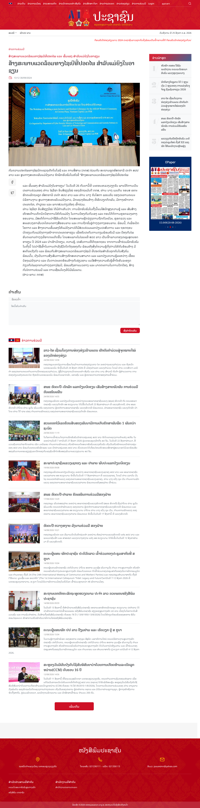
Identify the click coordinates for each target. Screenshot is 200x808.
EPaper (170, 162)
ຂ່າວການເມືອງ (34, 3)
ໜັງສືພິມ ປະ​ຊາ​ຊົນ (16, 792)
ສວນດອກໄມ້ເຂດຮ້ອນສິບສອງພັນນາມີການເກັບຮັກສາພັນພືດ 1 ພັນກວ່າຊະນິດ (90, 426)
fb (12, 182)
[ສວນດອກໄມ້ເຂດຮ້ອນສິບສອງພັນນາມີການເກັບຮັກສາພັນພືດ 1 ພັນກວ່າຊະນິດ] (24, 431)
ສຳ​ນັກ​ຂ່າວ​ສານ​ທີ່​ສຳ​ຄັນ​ (21, 782)
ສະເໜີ (11, 32)
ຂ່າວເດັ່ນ (21, 3)
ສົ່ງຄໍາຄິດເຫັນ (130, 330)
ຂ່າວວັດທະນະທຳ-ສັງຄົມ (70, 3)
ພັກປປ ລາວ (25, 32)
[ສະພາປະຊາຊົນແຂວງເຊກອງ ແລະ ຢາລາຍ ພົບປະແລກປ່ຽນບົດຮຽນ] (24, 471)
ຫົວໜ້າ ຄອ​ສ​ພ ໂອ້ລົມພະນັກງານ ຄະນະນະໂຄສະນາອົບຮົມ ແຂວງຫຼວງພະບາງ (174, 69)
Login (151, 3)
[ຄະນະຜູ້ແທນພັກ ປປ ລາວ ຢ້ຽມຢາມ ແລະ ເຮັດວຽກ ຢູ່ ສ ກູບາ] (24, 637)
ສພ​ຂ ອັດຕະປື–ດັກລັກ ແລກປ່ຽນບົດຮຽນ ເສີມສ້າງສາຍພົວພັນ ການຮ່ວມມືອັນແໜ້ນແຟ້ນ (91, 389)
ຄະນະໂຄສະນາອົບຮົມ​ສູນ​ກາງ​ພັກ (22, 787)
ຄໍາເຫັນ (15, 292)
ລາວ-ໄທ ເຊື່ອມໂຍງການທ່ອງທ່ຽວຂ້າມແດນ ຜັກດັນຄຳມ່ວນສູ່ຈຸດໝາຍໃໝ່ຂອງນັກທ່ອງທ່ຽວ (90, 353)
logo (100, 18)
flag (10, 3)
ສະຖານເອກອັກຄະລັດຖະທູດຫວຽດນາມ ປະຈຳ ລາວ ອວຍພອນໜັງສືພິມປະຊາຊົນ (89, 596)
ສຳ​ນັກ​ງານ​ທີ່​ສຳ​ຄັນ (65, 782)
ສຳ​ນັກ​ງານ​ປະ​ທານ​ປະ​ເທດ (66, 787)
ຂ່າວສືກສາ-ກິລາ (90, 3)
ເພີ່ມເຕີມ (74, 706)
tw (12, 193)
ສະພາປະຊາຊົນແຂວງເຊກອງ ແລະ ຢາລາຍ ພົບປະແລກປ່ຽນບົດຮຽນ (87, 463)
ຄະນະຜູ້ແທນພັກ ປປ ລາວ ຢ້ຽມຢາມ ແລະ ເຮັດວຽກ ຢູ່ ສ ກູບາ (83, 630)
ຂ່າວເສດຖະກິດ (50, 3)
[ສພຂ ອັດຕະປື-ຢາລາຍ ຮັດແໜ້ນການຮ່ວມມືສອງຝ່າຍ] (24, 502)
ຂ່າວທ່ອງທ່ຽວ (123, 3)
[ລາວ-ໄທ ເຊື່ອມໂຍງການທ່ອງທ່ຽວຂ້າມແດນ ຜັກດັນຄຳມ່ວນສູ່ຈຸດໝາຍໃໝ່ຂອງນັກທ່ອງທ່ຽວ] (24, 358)
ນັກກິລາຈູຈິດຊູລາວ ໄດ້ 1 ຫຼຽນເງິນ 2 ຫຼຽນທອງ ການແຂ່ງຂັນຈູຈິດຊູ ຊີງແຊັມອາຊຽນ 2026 (175, 85)
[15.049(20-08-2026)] (170, 193)
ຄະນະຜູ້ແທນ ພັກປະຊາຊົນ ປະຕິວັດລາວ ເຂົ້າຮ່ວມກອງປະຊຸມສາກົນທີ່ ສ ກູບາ (89, 556)
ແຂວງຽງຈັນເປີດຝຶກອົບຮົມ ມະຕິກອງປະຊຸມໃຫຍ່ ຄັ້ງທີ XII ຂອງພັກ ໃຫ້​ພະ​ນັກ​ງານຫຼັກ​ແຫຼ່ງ (175, 142)
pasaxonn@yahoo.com (165, 766)
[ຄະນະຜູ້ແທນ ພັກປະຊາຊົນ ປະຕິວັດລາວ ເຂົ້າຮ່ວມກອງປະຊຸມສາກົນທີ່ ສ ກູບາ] (24, 561)
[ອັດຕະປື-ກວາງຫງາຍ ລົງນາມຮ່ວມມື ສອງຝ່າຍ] (24, 533)
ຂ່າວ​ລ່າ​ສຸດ (159, 57)
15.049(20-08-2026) (170, 223)
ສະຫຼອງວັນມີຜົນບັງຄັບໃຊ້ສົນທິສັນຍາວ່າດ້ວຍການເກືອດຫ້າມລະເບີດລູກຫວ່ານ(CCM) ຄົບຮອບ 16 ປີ (89, 667)
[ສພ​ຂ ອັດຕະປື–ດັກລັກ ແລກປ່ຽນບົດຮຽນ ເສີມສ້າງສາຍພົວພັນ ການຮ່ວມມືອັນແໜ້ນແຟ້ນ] (24, 394)
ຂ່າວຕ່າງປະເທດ (107, 3)
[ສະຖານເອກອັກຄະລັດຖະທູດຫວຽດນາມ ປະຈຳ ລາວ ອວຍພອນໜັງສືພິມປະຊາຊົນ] (24, 601)
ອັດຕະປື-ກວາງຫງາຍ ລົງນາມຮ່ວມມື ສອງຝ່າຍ (73, 525)
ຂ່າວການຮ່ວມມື (139, 3)
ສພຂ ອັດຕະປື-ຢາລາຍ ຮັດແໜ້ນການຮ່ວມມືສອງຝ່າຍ (77, 494)
